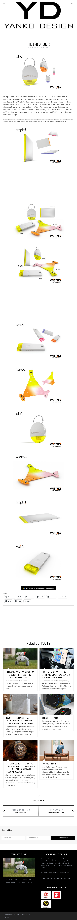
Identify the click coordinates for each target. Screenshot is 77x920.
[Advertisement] (38, 34)
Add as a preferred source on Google (40, 588)
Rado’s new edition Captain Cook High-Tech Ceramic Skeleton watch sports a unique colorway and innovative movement (20, 767)
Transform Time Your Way (56, 811)
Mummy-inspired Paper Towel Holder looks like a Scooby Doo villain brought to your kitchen (19, 721)
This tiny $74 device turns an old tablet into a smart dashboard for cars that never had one (56, 675)
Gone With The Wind (50, 718)
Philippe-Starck (38, 800)
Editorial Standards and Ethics (50, 872)
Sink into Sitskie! (49, 763)
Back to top (8, 917)
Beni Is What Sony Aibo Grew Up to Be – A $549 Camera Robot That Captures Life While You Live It (20, 675)
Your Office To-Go (21, 811)
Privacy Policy (64, 872)
